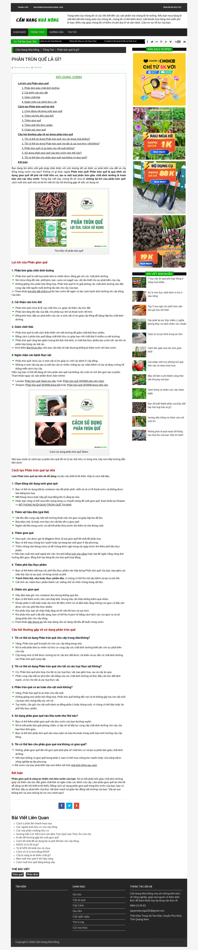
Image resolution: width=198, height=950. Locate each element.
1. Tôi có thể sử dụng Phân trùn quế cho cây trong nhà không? (56, 139)
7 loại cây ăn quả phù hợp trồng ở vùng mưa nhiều (165, 280)
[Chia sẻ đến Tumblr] (76, 806)
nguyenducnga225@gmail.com (48, 7)
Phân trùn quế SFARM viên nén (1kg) (83, 381)
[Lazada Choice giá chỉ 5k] (159, 79)
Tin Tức (72, 32)
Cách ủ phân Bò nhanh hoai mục (34, 823)
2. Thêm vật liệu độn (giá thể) (38, 116)
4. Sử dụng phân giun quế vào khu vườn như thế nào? (52, 153)
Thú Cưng (78, 922)
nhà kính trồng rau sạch (84, 765)
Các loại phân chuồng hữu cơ (32, 830)
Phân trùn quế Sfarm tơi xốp (40, 381)
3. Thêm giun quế (31, 120)
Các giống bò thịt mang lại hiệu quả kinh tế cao (95, 41)
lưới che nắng (79, 554)
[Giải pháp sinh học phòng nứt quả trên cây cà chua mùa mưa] (140, 366)
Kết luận (23, 162)
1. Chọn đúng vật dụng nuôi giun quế (42, 111)
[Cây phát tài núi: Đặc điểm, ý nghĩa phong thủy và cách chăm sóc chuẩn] (140, 325)
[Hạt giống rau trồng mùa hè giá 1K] (159, 133)
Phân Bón (32, 874)
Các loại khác (80, 927)
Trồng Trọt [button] (37, 32)
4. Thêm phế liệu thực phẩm (37, 125)
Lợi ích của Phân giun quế (33, 83)
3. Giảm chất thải (31, 97)
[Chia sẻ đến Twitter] (69, 806)
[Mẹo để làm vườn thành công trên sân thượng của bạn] (140, 380)
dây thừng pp (35, 622)
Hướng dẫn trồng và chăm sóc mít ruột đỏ (166, 419)
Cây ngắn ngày (81, 916)
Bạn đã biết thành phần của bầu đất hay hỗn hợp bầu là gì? (167, 405)
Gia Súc (77, 894)
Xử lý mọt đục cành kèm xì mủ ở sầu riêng (165, 294)
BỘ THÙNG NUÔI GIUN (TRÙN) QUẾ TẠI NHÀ (45, 504)
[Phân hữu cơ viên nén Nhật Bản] (159, 241)
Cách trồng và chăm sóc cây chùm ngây (166, 391)
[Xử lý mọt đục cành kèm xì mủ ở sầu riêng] (140, 297)
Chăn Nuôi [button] (19, 32)
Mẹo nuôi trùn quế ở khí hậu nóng (34, 858)
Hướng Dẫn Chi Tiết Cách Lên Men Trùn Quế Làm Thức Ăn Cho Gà (53, 834)
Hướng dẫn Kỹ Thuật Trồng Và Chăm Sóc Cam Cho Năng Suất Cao (142, 41)
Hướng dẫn (56, 32)
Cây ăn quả (79, 900)
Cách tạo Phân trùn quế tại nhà (36, 106)
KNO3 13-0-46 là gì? (27, 844)
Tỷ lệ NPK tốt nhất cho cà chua (33, 848)
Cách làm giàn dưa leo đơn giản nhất (164, 350)
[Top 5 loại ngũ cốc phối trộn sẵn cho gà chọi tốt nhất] (140, 311)
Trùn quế (17, 874)
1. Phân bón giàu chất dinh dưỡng (40, 88)
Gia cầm (77, 911)
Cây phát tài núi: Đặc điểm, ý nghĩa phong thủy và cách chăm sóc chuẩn (167, 322)
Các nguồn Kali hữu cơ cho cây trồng (36, 827)
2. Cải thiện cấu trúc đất (35, 92)
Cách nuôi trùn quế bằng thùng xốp (35, 862)
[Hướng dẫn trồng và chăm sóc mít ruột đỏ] (140, 422)
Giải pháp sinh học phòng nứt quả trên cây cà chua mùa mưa (165, 364)
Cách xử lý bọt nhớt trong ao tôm (165, 334)
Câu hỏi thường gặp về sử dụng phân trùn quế (45, 134)
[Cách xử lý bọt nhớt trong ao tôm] (140, 339)
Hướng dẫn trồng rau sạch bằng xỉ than (58, 41)
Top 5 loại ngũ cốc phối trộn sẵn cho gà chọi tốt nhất (165, 308)
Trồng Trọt (48, 49)
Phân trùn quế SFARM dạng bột (43, 385)
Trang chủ (23, 7)
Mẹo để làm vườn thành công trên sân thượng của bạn (165, 377)
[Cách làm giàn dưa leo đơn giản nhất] (140, 352)
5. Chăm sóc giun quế (34, 129)
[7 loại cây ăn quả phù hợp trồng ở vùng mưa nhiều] (140, 283)
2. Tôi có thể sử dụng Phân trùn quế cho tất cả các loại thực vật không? (61, 143)
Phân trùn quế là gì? (68, 49)
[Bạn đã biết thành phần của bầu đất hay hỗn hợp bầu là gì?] (140, 408)
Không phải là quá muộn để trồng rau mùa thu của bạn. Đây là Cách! (165, 433)
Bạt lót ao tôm (34, 347)
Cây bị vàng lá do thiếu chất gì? (33, 855)
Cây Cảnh (78, 905)
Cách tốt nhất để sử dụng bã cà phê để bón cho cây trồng (47, 841)
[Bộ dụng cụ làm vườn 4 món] (159, 187)
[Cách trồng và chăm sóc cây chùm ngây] (140, 394)
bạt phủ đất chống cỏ (39, 291)
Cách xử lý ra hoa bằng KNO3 (32, 851)
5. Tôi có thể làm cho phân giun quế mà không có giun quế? (54, 157)
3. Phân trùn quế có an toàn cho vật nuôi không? (48, 148)
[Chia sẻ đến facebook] (61, 806)
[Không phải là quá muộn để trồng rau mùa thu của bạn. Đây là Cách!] (140, 436)
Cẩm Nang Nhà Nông (27, 49)
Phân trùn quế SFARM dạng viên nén (87, 385)
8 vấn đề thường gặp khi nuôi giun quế (37, 837)
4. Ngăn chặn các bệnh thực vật (39, 102)
